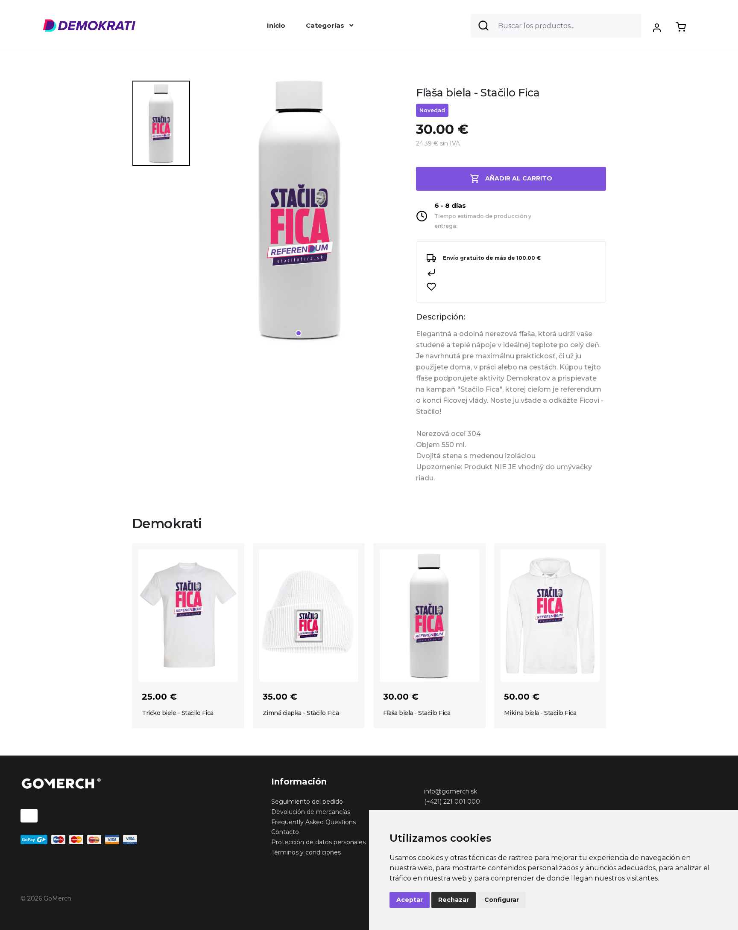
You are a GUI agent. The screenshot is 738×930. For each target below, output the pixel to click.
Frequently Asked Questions (313, 822)
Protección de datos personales (318, 842)
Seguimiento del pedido (307, 801)
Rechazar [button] (453, 900)
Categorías (326, 25)
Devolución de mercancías (310, 812)
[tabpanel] (299, 213)
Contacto (285, 832)
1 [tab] (299, 333)
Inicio (276, 25)
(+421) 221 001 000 (452, 801)
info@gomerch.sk (450, 791)
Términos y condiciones (306, 852)
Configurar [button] (501, 900)
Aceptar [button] (409, 900)
